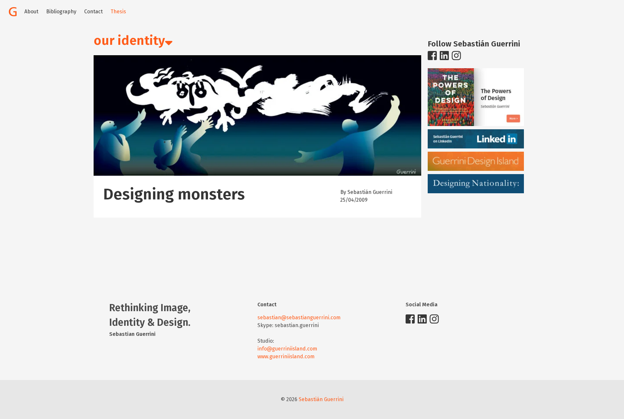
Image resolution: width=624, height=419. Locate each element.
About (31, 11)
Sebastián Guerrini (321, 399)
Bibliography (61, 11)
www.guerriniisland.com (286, 356)
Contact (93, 11)
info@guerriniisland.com (287, 349)
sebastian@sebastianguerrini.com (299, 317)
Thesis (118, 11)
